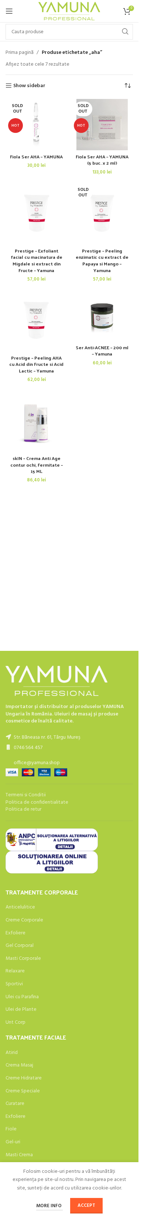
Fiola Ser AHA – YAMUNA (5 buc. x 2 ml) (102, 159)
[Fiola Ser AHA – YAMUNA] (37, 125)
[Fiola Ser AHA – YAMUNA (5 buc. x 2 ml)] (102, 125)
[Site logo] (69, 11)
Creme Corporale (24, 920)
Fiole (11, 1129)
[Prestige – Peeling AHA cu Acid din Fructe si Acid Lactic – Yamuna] (37, 321)
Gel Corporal (20, 946)
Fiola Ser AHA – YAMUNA (36, 156)
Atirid (12, 1053)
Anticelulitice (20, 907)
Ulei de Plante (21, 1009)
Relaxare (15, 971)
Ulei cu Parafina (22, 997)
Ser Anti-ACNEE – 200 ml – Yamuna (102, 350)
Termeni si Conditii (26, 795)
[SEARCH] (125, 32)
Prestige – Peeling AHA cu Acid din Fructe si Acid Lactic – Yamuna (36, 364)
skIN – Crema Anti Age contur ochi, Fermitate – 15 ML (36, 464)
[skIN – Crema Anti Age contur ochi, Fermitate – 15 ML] (37, 421)
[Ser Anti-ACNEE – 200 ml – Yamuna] (102, 315)
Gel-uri (13, 1142)
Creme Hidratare (24, 1078)
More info (49, 1206)
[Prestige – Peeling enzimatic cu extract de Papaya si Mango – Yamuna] (102, 214)
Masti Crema (19, 1155)
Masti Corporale (23, 958)
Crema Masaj (19, 1065)
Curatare (15, 1104)
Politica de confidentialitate (37, 802)
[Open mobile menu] (9, 11)
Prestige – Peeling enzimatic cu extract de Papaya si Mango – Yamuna (102, 260)
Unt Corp (15, 1022)
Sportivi (14, 984)
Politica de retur (23, 809)
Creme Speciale (23, 1091)
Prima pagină (20, 53)
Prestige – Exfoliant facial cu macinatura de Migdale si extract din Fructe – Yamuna (36, 260)
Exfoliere (15, 933)
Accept (86, 1205)
